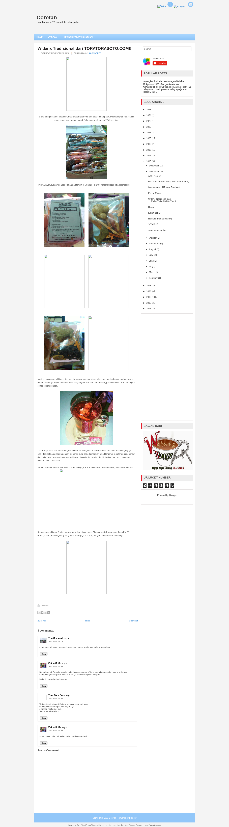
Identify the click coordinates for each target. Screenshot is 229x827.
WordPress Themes (89, 825)
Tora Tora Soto (56, 695)
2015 (149, 285)
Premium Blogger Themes (131, 825)
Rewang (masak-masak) (160, 218)
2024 (149, 115)
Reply (44, 654)
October (153, 238)
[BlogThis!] (42, 612)
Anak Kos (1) (154, 176)
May (151, 266)
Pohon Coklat (154, 193)
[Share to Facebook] (48, 612)
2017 (149, 155)
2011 (149, 308)
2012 (149, 303)
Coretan (47, 17)
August (153, 249)
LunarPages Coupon (152, 825)
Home (40, 37)
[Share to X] (45, 612)
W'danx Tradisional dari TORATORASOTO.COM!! (84, 48)
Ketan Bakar (154, 213)
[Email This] (39, 612)
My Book (53, 37)
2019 (149, 144)
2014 (149, 291)
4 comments (95, 53)
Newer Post (41, 621)
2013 (149, 297)
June (151, 261)
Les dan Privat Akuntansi (79, 37)
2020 (149, 138)
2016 (149, 161)
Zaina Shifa (54, 663)
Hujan (151, 207)
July (151, 255)
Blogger (173, 495)
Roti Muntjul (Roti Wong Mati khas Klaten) (168, 181)
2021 (149, 132)
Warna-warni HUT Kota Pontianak (164, 187)
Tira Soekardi (55, 638)
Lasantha (116, 825)
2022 (149, 127)
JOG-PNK (153, 224)
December (154, 165)
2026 (149, 109)
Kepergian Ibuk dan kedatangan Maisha (163, 81)
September (154, 243)
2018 (149, 150)
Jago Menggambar (157, 230)
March (152, 272)
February (153, 278)
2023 (149, 121)
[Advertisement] (167, 368)
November (154, 171)
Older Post (133, 621)
